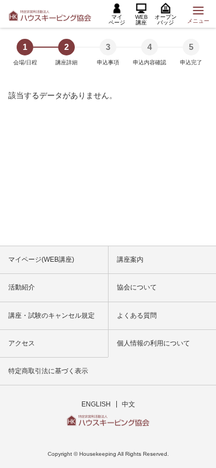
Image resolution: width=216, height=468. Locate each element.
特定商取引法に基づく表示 (48, 371)
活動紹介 (21, 287)
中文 (128, 404)
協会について (137, 287)
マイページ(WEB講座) (41, 259)
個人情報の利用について (153, 343)
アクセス (21, 343)
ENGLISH (96, 404)
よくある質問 (137, 315)
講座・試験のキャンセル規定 (51, 315)
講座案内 (130, 259)
